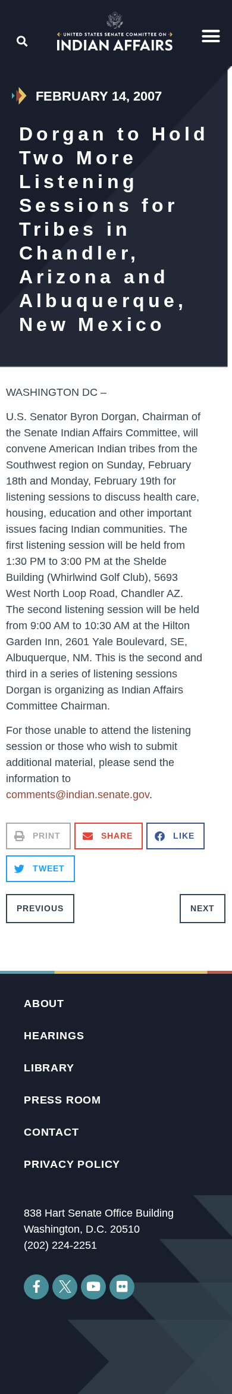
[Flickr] (121, 1286)
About (44, 1003)
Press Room (62, 1100)
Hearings (54, 1036)
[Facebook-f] (36, 1286)
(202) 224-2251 (60, 1245)
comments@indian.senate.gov (77, 795)
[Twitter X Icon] (64, 1286)
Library (49, 1068)
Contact (51, 1132)
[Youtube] (93, 1286)
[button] (211, 36)
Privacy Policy (72, 1164)
